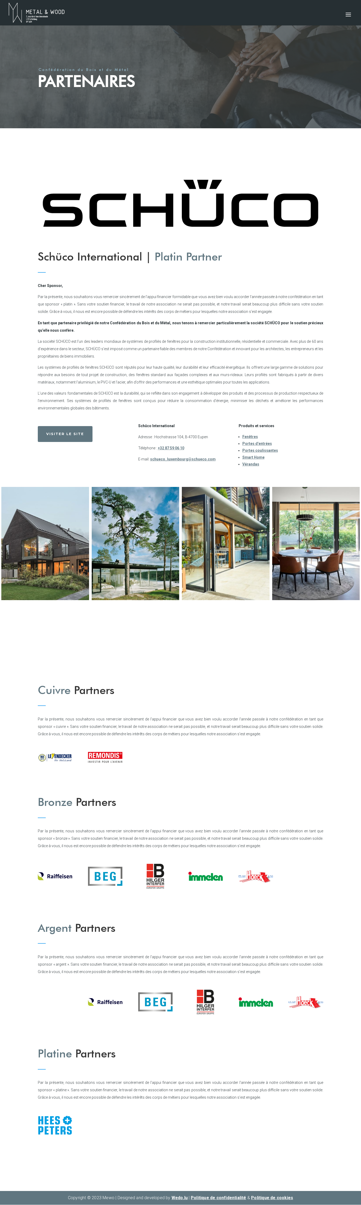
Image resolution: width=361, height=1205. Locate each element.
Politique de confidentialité (218, 1197)
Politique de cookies (272, 1197)
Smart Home (253, 457)
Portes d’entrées (257, 443)
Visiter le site (65, 434)
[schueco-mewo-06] (135, 598)
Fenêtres (250, 437)
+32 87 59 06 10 (171, 448)
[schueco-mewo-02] (316, 598)
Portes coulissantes (260, 450)
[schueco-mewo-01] (45, 598)
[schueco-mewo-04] (226, 598)
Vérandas (250, 464)
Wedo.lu (180, 1197)
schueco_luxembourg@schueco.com (183, 459)
